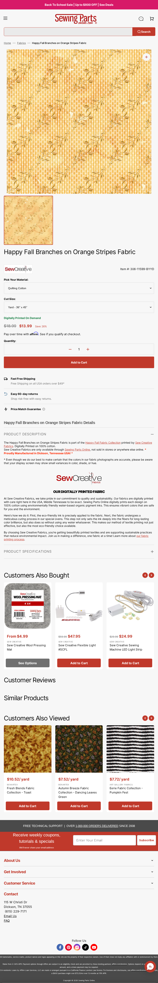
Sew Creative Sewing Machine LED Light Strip (126, 647)
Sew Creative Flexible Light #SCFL (77, 647)
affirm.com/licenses (139, 970)
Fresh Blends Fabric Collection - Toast (20, 790)
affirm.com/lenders (119, 964)
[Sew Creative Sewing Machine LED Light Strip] (130, 625)
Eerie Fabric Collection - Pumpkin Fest (126, 790)
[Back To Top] (152, 977)
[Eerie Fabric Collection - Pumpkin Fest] (130, 768)
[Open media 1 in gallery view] (146, 57)
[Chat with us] (141, 18)
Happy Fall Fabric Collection (103, 442)
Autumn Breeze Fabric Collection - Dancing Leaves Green (77, 792)
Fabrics (21, 42)
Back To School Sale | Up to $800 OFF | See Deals (79, 5)
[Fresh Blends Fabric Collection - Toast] (27, 768)
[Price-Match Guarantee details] (44, 409)
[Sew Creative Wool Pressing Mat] (27, 625)
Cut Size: (10, 299)
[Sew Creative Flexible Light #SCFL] (79, 625)
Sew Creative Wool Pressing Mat (26, 647)
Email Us (10, 916)
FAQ (7, 921)
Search (145, 31)
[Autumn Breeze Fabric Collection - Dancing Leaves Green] (79, 768)
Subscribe (146, 840)
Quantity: (10, 340)
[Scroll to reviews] (79, 260)
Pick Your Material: (16, 279)
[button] (5, 18)
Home (7, 42)
